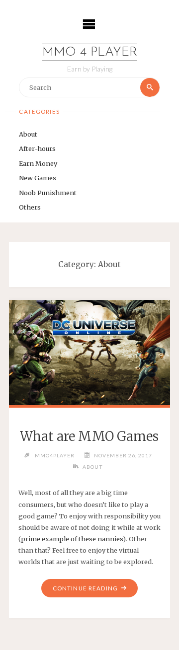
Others (30, 207)
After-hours (37, 148)
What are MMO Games (89, 436)
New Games (37, 178)
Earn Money (38, 163)
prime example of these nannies (72, 539)
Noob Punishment (48, 193)
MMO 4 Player (89, 52)
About (28, 134)
